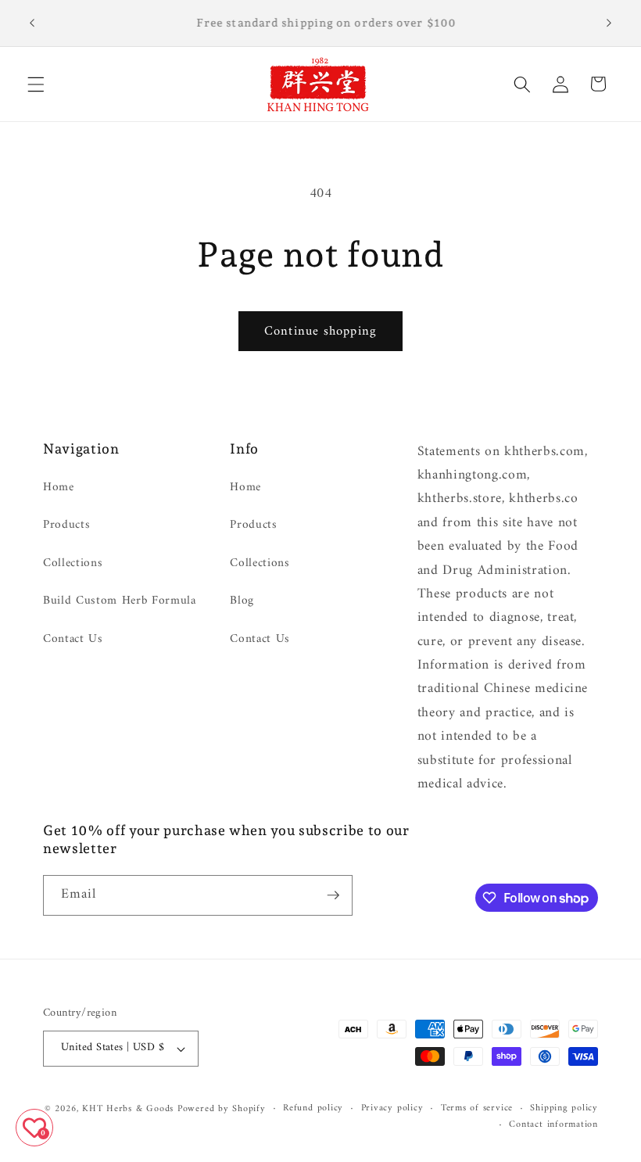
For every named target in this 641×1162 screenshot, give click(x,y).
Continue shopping (320, 331)
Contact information (553, 1125)
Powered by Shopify (221, 1108)
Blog (242, 600)
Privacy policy (392, 1109)
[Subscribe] (333, 895)
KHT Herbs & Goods (128, 1108)
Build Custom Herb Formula (119, 600)
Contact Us (73, 639)
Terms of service (477, 1109)
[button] (36, 83)
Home (58, 488)
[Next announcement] (609, 23)
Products (66, 525)
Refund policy (313, 1109)
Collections (72, 563)
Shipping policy (564, 1109)
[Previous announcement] (32, 23)
